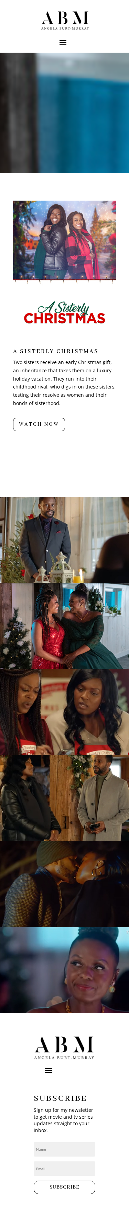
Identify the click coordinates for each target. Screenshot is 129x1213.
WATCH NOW (39, 424)
